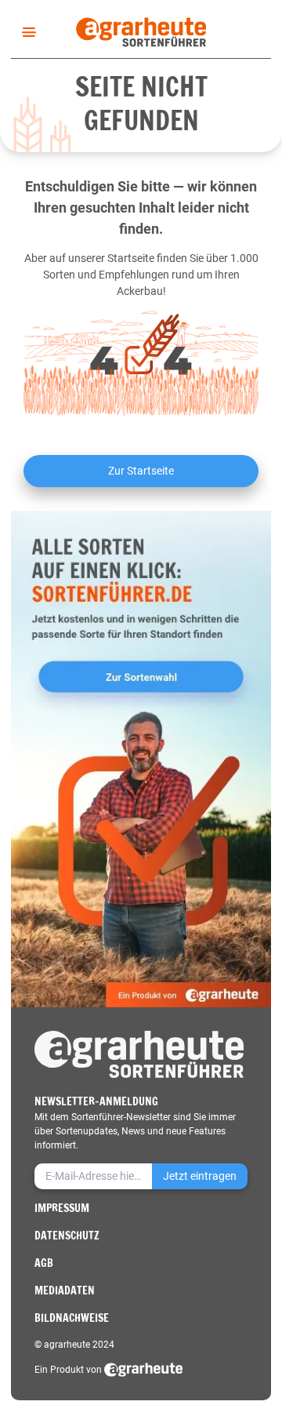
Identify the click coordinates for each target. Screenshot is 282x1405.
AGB (43, 1263)
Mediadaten (64, 1290)
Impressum (61, 1208)
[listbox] (26, 32)
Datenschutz (66, 1235)
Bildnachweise (71, 1318)
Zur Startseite (141, 470)
